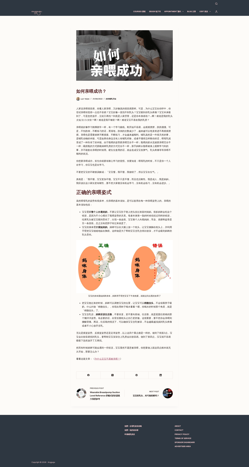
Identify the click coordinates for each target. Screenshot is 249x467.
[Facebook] (88, 375)
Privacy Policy (182, 434)
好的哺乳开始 (111, 99)
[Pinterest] (137, 375)
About (178, 426)
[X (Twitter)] (112, 375)
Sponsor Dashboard (185, 442)
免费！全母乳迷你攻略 (133, 426)
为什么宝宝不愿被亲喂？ (107, 358)
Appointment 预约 (172, 11)
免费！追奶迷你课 (131, 430)
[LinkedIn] (161, 375)
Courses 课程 (139, 11)
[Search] (216, 4)
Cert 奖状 (203, 11)
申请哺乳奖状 (129, 434)
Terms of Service (183, 438)
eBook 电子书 (155, 11)
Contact (179, 430)
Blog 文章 (191, 11)
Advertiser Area (183, 446)
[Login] (216, 12)
